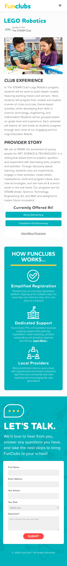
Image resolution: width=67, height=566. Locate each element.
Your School (14, 490)
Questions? (13, 513)
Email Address (15, 478)
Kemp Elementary (33, 214)
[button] (60, 5)
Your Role (13, 502)
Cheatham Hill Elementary (33, 223)
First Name (13, 467)
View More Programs (33, 233)
